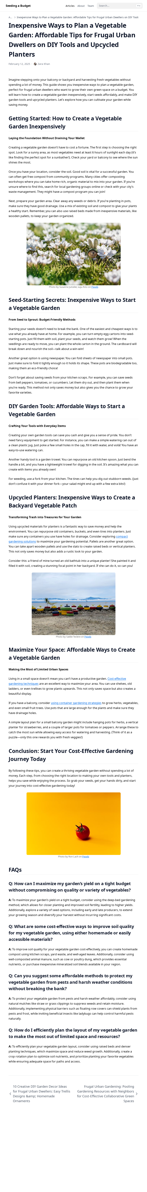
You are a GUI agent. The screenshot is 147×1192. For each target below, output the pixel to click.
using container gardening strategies (76, 703)
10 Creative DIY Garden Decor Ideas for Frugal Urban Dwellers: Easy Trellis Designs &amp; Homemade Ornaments (41, 1093)
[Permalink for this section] (70, 126)
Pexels (94, 286)
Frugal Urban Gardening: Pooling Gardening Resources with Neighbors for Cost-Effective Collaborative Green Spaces (105, 1093)
